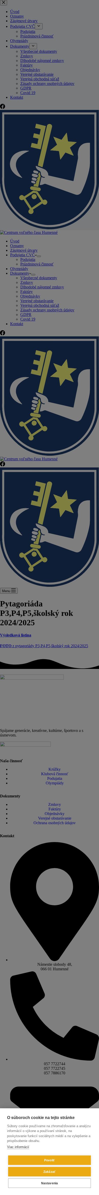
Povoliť (49, 1160)
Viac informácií (18, 1147)
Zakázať (49, 1172)
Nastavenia (49, 1183)
